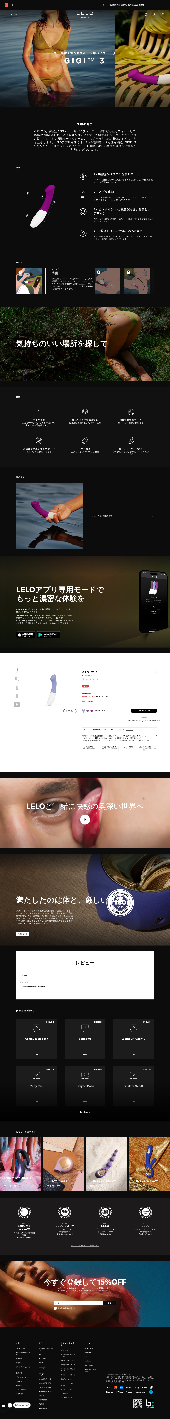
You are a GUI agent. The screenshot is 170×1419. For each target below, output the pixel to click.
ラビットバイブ (138, 1186)
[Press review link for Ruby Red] (36, 1086)
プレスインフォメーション (23, 1368)
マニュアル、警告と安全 (102, 516)
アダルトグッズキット (68, 1375)
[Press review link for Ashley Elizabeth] (36, 1039)
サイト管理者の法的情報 (23, 1353)
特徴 (18, 1413)
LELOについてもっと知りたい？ (85, 1245)
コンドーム (64, 1393)
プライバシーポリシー (23, 1377)
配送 (40, 1354)
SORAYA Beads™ (102, 1181)
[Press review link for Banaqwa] (85, 1039)
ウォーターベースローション (68, 1384)
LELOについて (20, 1348)
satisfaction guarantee (42, 1368)
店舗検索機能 (43, 1400)
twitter (87, 1357)
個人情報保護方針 (63, 1308)
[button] (38, 5)
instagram (88, 1352)
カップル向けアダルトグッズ (68, 1370)
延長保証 (41, 1363)
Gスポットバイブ (10, 1186)
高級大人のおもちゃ (67, 1379)
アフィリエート (21, 1389)
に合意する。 (67, 1308)
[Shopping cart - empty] (163, 15)
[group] (55, 281)
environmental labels (45, 1391)
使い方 (24, 1413)
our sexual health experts (90, 1370)
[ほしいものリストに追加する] (156, 672)
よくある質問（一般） (46, 1379)
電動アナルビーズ (96, 1186)
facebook (88, 1361)
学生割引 (41, 1404)
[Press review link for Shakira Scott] (133, 1086)
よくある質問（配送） (46, 1383)
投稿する (41, 1395)
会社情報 (19, 1358)
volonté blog (89, 1348)
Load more (85, 1112)
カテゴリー (64, 1350)
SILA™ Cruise (56, 1181)
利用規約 (19, 1385)
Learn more (129, 730)
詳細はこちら (23, 934)
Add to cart (157, 1413)
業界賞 (18, 1363)
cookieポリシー (21, 1381)
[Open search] (146, 15)
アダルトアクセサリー (68, 1389)
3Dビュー (71, 711)
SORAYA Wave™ (145, 1181)
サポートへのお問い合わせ (46, 1349)
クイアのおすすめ (66, 1397)
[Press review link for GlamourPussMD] (133, 1039)
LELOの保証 (42, 1358)
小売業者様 (19, 1394)
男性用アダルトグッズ (68, 1365)
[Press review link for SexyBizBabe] (85, 1086)
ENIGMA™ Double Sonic (17, 1179)
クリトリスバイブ (53, 1186)
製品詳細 (32, 1413)
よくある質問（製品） (46, 1387)
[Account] (154, 15)
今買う (122, 5)
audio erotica (89, 1365)
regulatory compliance (42, 1374)
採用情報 (19, 1373)
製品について (9, 1413)
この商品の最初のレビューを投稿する (34, 987)
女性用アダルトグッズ (68, 1360)
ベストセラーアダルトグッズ (68, 1355)
